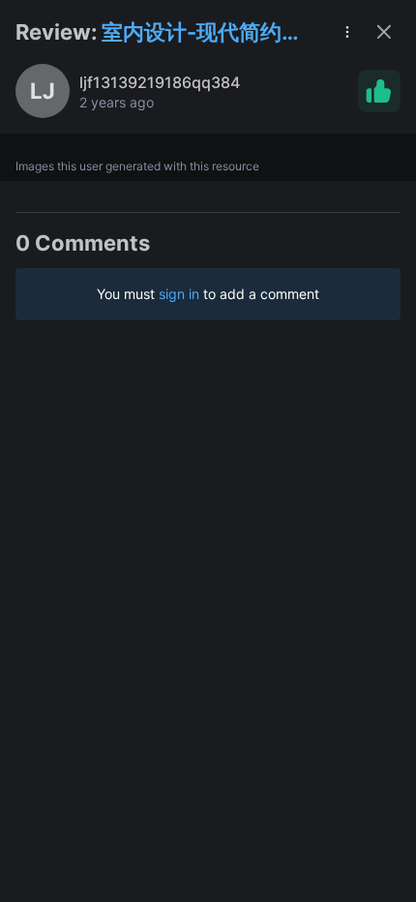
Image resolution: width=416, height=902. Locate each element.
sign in (179, 294)
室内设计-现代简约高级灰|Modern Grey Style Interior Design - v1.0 (208, 33)
